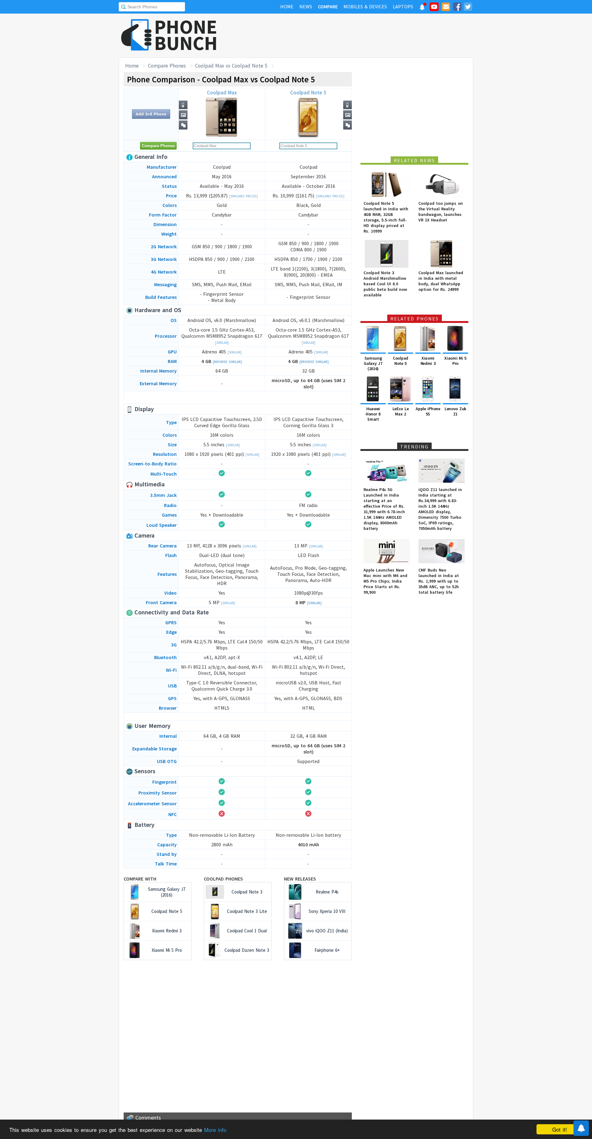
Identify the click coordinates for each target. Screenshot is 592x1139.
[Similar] (222, 342)
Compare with (140, 879)
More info (215, 1129)
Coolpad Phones (223, 879)
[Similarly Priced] (243, 196)
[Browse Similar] (227, 362)
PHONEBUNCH (186, 35)
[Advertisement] (361, 35)
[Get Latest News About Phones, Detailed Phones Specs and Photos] (136, 35)
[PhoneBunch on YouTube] (434, 9)
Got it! (559, 1129)
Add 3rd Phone (151, 114)
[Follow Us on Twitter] (467, 8)
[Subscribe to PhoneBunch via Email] (445, 8)
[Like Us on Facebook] (457, 8)
